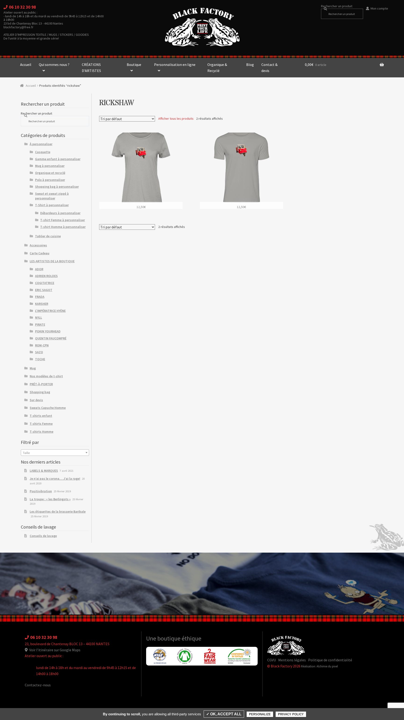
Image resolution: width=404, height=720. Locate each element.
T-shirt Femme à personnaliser (62, 220)
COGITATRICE (44, 283)
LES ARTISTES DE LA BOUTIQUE (52, 261)
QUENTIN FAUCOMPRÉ (50, 338)
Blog (250, 64)
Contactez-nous (38, 685)
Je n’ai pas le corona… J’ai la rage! (55, 478)
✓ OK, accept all (224, 714)
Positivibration (41, 491)
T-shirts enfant (41, 416)
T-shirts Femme (41, 423)
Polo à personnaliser (50, 180)
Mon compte (379, 8)
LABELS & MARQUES (44, 470)
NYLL (38, 317)
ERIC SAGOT (43, 290)
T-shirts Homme (41, 431)
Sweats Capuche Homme (48, 408)
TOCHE (40, 359)
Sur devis (36, 400)
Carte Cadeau (39, 253)
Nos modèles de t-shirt (46, 376)
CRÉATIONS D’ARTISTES (91, 67)
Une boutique (164, 638)
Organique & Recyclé (217, 67)
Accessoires (38, 245)
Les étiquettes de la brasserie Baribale (58, 511)
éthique (191, 638)
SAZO (39, 352)
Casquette (42, 152)
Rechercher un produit (336, 6)
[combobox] (55, 452)
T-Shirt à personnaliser (52, 205)
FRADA (39, 297)
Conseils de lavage (43, 536)
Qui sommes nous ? (54, 64)
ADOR (39, 269)
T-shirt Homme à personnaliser (63, 227)
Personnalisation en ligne (174, 64)
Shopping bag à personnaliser (57, 186)
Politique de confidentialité (330, 660)
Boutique (134, 64)
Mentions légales (292, 660)
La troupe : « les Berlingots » (50, 499)
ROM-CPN (42, 345)
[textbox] (55, 453)
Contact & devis (269, 67)
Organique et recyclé (50, 173)
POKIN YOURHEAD (48, 331)
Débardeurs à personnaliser (60, 213)
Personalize (260, 714)
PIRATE (40, 324)
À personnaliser (41, 144)
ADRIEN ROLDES (46, 276)
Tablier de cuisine (48, 236)
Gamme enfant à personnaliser (57, 159)
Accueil (25, 64)
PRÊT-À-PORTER (41, 384)
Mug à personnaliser (50, 166)
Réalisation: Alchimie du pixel (319, 666)
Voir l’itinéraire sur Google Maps (54, 650)
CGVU (271, 660)
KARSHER (41, 304)
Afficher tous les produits (176, 118)
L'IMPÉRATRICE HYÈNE (50, 311)
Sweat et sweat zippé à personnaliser (52, 195)
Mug (33, 368)
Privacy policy (291, 714)
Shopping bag (40, 392)
